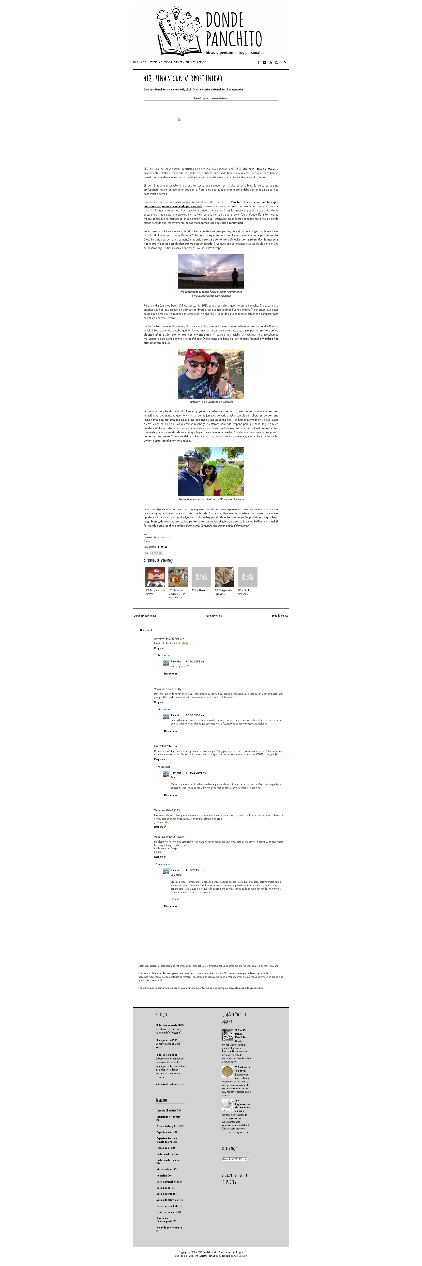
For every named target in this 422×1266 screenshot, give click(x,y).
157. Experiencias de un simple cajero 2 (242, 1105)
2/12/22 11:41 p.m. (168, 746)
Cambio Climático (166, 1110)
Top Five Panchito (166, 1212)
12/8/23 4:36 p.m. (175, 836)
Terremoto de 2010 (167, 1206)
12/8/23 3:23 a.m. (175, 810)
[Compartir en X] (158, 553)
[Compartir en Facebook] (161, 553)
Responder (160, 648)
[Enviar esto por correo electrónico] (151, 553)
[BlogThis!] (154, 553)
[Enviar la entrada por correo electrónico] (146, 552)
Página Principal (214, 615)
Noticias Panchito (166, 1181)
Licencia (201, 62)
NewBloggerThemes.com (237, 1255)
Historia (152, 62)
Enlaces (190, 62)
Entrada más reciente (145, 615)
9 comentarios (235, 89)
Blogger (239, 1252)
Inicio (135, 62)
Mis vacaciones (165, 1169)
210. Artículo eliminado (244, 592)
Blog (143, 62)
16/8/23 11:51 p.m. (195, 870)
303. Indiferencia (200, 590)
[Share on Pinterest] (166, 546)
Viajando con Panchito (169, 1227)
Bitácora (179, 62)
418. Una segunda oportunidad (183, 77)
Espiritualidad (164, 1132)
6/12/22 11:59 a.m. (195, 715)
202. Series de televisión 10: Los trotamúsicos (176, 594)
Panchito (176, 661)
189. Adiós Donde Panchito (241, 1034)
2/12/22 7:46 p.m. (175, 638)
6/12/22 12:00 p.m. (196, 772)
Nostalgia (161, 1175)
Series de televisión (167, 1199)
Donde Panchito (210, 1252)
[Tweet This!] (162, 546)
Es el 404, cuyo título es (255, 169)
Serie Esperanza (165, 1193)
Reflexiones (163, 1187)
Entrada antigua (280, 615)
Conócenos (165, 62)
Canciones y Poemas (168, 1116)
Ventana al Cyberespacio (164, 1219)
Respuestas (164, 655)
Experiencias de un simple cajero (167, 1140)
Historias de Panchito (212, 89)
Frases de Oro (164, 1147)
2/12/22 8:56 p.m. (175, 689)
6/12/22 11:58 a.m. (195, 661)
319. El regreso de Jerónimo (223, 592)
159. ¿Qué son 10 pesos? (243, 1069)
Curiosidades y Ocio (167, 1126)
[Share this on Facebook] (158, 546)
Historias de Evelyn (167, 1154)
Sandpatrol (202, 1255)
